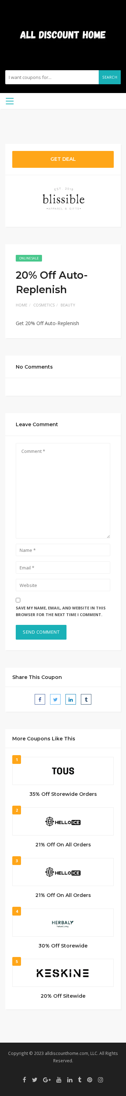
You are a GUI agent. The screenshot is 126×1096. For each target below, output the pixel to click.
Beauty (68, 305)
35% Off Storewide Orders (63, 794)
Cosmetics (44, 305)
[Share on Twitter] (55, 699)
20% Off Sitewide (63, 996)
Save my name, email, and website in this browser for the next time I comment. (61, 611)
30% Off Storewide (63, 946)
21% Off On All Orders (63, 844)
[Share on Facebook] (40, 699)
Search (109, 77)
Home (21, 305)
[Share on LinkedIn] (70, 699)
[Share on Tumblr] (86, 699)
